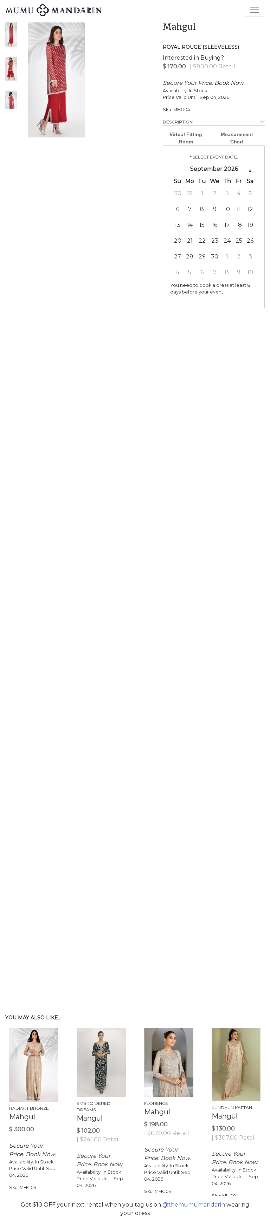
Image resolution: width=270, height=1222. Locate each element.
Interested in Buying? (193, 57)
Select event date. (214, 157)
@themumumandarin (193, 1204)
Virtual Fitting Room (185, 137)
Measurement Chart (237, 137)
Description (178, 121)
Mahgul (179, 26)
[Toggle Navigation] (254, 10)
